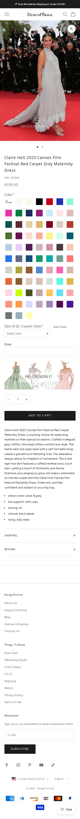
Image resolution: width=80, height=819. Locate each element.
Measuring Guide (15, 660)
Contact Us (11, 631)
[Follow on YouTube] (41, 765)
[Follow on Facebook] (6, 765)
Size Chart (60, 327)
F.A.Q (8, 674)
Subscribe (20, 748)
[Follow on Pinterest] (30, 765)
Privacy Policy (13, 695)
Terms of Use (13, 702)
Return (8, 688)
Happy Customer (15, 610)
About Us (10, 603)
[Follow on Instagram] (18, 765)
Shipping (10, 681)
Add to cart (40, 415)
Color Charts (12, 667)
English (59, 778)
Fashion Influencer (16, 624)
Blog (7, 617)
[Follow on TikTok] (53, 765)
